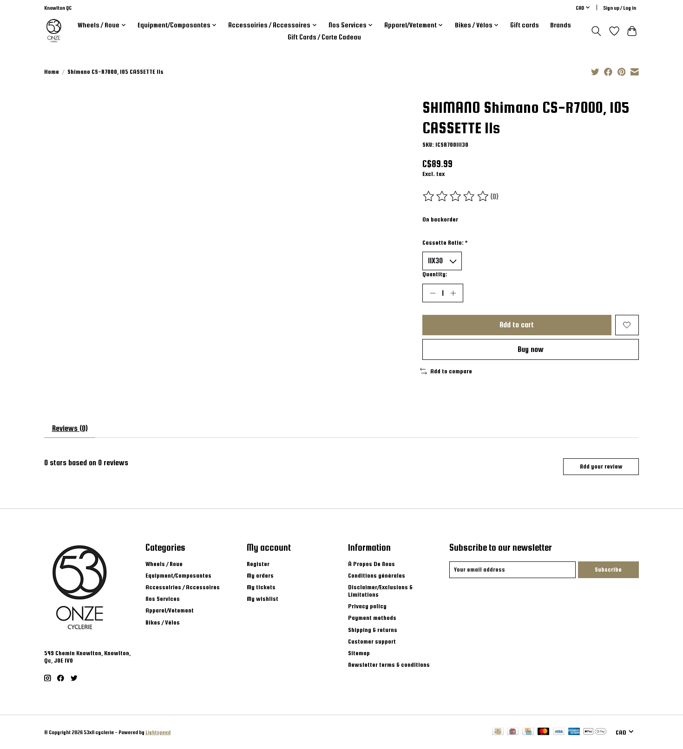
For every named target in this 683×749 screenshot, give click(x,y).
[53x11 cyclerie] (54, 31)
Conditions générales (376, 575)
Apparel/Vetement (169, 610)
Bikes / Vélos (162, 622)
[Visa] (559, 732)
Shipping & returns (372, 629)
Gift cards (524, 25)
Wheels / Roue (164, 563)
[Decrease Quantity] (432, 293)
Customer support (372, 641)
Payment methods (372, 617)
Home (51, 71)
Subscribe (608, 569)
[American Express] (574, 732)
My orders (260, 575)
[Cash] (498, 732)
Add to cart (516, 324)
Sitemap (359, 653)
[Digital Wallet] (595, 732)
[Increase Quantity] (453, 293)
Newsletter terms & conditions (389, 664)
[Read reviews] (456, 196)
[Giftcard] (513, 732)
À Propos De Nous (371, 563)
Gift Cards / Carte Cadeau (324, 37)
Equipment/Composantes (178, 575)
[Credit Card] (528, 732)
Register (258, 563)
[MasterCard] (544, 732)
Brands (560, 25)
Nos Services (162, 598)
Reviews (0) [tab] (70, 428)
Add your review (601, 466)
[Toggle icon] (596, 31)
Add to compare (451, 371)
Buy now (531, 349)
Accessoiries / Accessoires (182, 587)
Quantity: (434, 274)
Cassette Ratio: (444, 242)
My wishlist (262, 598)
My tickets (261, 587)
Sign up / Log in (619, 8)
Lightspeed (158, 732)
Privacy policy (367, 606)
